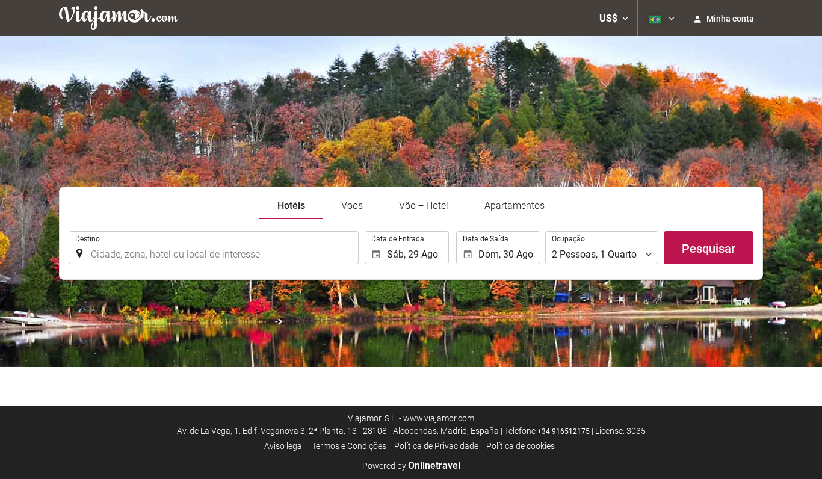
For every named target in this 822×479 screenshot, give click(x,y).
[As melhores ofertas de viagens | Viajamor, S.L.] (118, 18)
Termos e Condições (349, 446)
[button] (613, 18)
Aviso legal (284, 446)
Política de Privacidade (436, 446)
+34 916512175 (563, 431)
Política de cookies (520, 446)
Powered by (411, 466)
